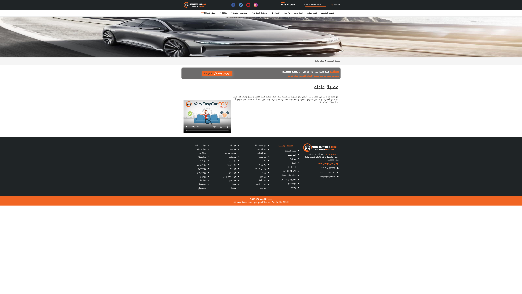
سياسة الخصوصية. (288, 175)
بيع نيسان (202, 180)
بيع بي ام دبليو (260, 168)
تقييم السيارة (290, 151)
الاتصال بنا (276, 13)
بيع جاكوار (262, 180)
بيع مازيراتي (201, 164)
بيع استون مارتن (260, 145)
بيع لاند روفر (201, 149)
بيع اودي (262, 157)
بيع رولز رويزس (230, 153)
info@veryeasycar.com (327, 176)
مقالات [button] (224, 13)
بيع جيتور (233, 145)
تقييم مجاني (312, 13)
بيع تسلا (263, 172)
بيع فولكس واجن (229, 176)
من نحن (287, 13)
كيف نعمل (292, 183)
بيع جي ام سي (260, 184)
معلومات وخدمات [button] (239, 13)
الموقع (293, 163)
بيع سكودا (232, 157)
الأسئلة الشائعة (289, 171)
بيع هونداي (202, 188)
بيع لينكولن (202, 157)
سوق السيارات (288, 4)
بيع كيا (233, 188)
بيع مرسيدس (201, 172)
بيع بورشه (262, 164)
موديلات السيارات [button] (260, 13)
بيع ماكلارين (202, 168)
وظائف (293, 187)
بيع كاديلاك (232, 184)
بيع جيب (263, 188)
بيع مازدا (203, 161)
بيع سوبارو (232, 161)
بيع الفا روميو (261, 149)
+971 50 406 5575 (313, 4)
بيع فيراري (232, 180)
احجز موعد (298, 13)
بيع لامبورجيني (200, 145)
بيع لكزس (202, 153)
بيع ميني (203, 176)
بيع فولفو (232, 172)
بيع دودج (233, 149)
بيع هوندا (202, 184)
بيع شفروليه (231, 164)
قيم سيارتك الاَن (217, 73)
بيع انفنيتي (261, 153)
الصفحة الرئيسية (327, 13)
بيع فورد (233, 168)
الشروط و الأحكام (289, 179)
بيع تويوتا (262, 176)
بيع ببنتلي (262, 161)
